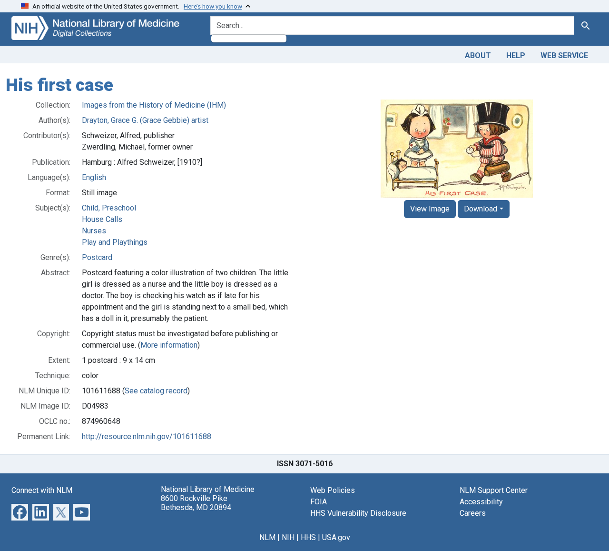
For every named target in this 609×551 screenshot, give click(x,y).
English (94, 177)
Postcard (97, 257)
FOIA (318, 501)
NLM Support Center (494, 490)
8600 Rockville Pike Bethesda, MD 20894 (196, 503)
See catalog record (156, 390)
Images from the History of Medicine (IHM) (154, 105)
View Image (430, 208)
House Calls (102, 219)
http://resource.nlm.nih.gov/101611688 (146, 436)
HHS (308, 537)
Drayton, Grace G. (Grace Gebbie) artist (145, 120)
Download (480, 208)
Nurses (94, 230)
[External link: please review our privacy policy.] (19, 511)
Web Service (564, 55)
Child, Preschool (109, 207)
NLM (267, 537)
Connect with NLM (41, 490)
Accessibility (481, 501)
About (478, 55)
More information (168, 345)
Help (515, 55)
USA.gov (336, 537)
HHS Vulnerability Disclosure (358, 513)
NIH (288, 537)
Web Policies (332, 490)
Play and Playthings (114, 242)
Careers (473, 513)
